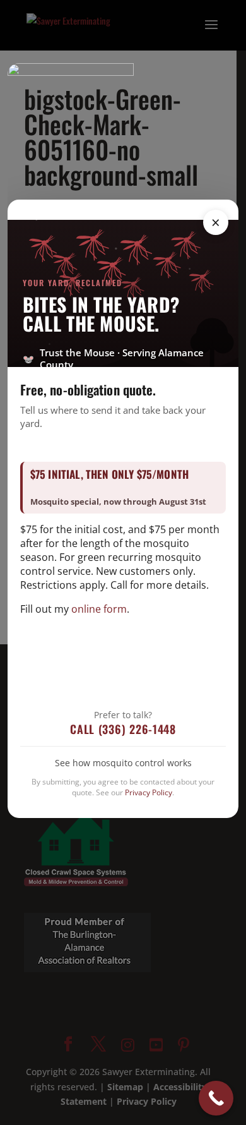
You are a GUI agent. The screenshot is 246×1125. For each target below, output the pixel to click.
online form (99, 609)
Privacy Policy (148, 792)
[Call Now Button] (216, 1098)
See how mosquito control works (123, 763)
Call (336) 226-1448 (123, 729)
